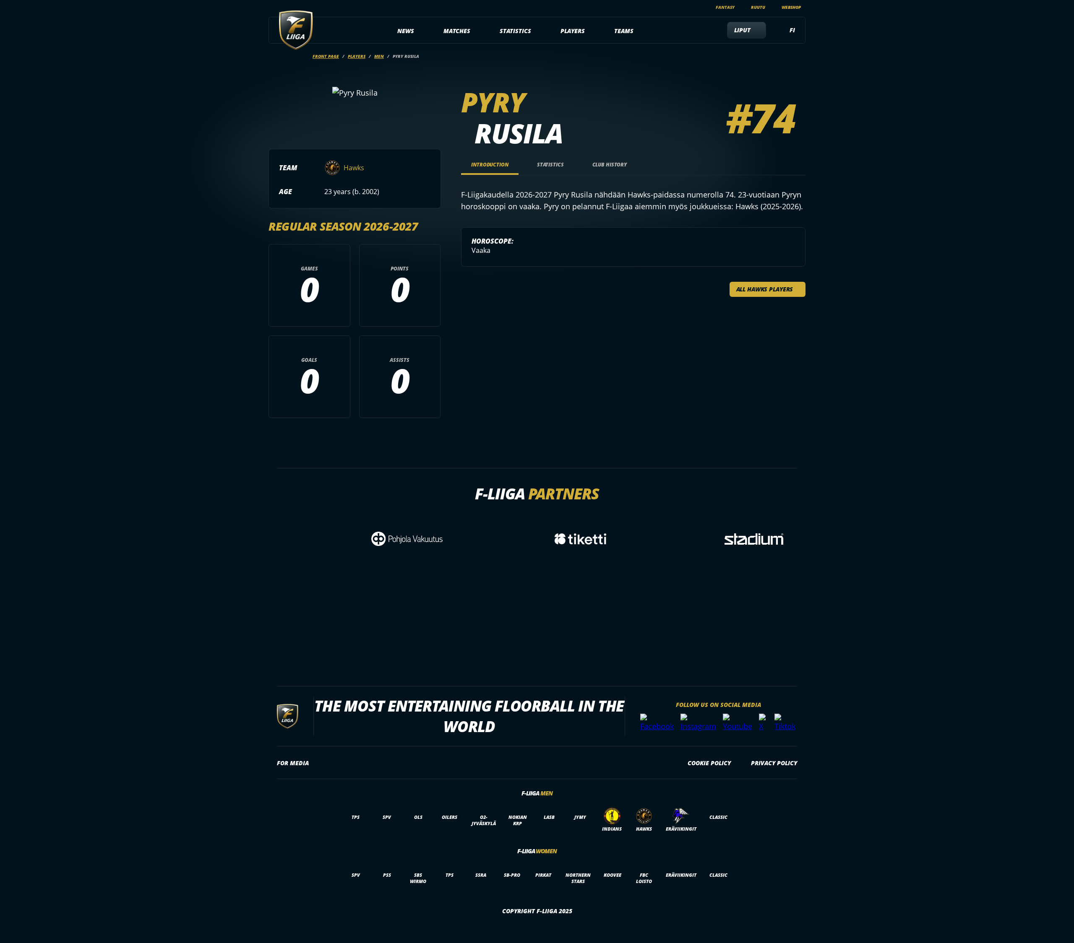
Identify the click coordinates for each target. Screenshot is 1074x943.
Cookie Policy (709, 763)
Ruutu (758, 7)
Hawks (354, 167)
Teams (623, 31)
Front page (326, 56)
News (405, 31)
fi (792, 30)
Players (572, 31)
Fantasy (725, 7)
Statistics (515, 31)
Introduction (489, 164)
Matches (456, 31)
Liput (742, 30)
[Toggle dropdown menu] (418, 31)
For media (293, 763)
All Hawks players (764, 289)
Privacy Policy (774, 763)
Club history (609, 164)
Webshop (791, 7)
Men (379, 56)
